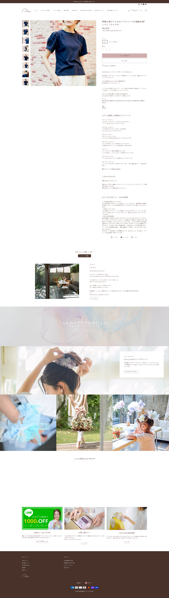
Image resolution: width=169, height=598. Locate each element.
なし (105, 41)
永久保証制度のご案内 (68, 560)
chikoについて (99, 10)
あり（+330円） (113, 41)
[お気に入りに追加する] (39, 465)
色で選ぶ (66, 10)
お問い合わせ (66, 567)
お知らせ (74, 10)
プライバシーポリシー (68, 565)
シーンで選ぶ (57, 10)
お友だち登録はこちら (42, 541)
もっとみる (94, 298)
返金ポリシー (24, 570)
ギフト (104, 38)
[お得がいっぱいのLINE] (42, 518)
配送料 (107, 30)
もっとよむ (84, 543)
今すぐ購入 (124, 61)
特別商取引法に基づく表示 (69, 562)
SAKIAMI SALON (86, 10)
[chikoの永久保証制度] (127, 518)
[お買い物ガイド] (84, 518)
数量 (103, 46)
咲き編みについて (112, 10)
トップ (36, 10)
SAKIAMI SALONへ (131, 371)
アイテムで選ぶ (45, 10)
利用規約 (24, 567)
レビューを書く (84, 256)
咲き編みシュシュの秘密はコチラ (84, 330)
